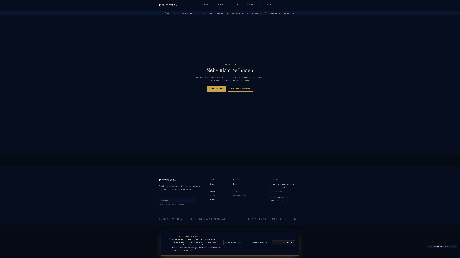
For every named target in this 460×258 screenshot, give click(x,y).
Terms (274, 219)
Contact (236, 188)
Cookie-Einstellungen (290, 219)
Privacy (263, 219)
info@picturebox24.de (278, 197)
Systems (236, 5)
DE (293, 5)
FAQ (235, 184)
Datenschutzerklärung (188, 250)
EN (299, 5)
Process (212, 199)
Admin (235, 192)
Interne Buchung (239, 195)
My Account (266, 5)
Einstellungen (257, 243)
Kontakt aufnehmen (240, 88)
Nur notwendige (234, 243)
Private (207, 5)
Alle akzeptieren (283, 243)
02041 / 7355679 (276, 201)
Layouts (250, 5)
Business (221, 5)
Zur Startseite (217, 88)
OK (198, 200)
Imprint (252, 219)
